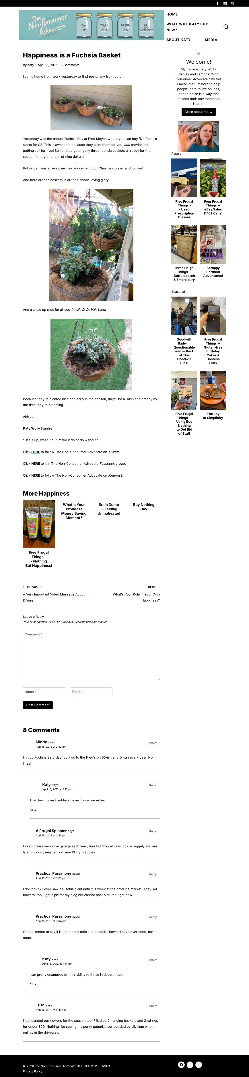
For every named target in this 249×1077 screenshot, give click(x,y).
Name (30, 692)
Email (77, 692)
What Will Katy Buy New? (187, 27)
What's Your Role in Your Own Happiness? (136, 593)
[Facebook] (217, 3)
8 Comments (70, 65)
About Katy (178, 40)
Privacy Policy (32, 1071)
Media (211, 40)
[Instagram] (225, 3)
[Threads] (232, 3)
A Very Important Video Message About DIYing (54, 593)
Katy (30, 65)
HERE (35, 452)
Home (172, 14)
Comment (33, 634)
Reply (153, 742)
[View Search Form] (226, 27)
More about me (197, 112)
